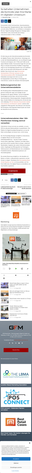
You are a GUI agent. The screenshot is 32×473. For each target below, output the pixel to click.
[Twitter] (16, 343)
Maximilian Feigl (6, 17)
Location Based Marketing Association (14, 385)
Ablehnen (16, 463)
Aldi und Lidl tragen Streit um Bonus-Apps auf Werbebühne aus (16, 204)
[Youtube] (19, 343)
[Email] (9, 21)
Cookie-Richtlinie (15, 470)
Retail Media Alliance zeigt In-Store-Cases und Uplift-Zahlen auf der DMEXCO (5, 205)
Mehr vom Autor (21, 193)
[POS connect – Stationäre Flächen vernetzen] (16, 397)
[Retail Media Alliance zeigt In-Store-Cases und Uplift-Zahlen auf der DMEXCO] (5, 199)
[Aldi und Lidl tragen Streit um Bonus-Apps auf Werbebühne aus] (16, 199)
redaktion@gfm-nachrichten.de (21, 340)
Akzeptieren (16, 459)
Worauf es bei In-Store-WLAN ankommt (24, 187)
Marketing (10, 174)
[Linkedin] (5, 21)
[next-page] (17, 209)
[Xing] (22, 343)
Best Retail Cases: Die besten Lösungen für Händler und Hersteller (15, 434)
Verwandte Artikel (11, 193)
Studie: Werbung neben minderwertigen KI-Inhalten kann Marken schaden (19, 307)
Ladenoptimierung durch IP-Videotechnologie (8, 187)
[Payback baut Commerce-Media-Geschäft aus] (5, 316)
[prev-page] (15, 209)
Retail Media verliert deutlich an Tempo (26, 204)
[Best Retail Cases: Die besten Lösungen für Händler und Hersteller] (16, 422)
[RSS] (13, 343)
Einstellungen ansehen (16, 467)
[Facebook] (2, 21)
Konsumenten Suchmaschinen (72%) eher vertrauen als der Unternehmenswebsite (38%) (12, 73)
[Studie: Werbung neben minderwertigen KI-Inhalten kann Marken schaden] (5, 308)
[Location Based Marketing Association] (16, 374)
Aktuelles (12, 288)
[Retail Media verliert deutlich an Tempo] (26, 199)
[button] (29, 443)
